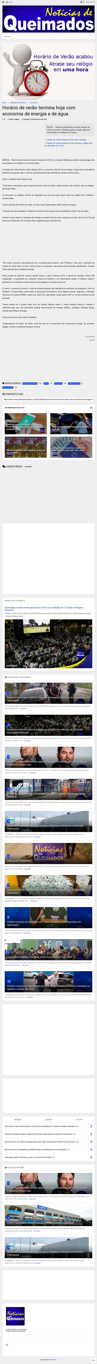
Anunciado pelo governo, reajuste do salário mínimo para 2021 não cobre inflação (68, 450)
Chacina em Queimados (19, 860)
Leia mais (23, 709)
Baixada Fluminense (18, 103)
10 (9, 981)
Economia (33, 103)
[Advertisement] (22, 140)
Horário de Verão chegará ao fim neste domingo (66, 140)
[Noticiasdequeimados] (15, 2)
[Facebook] (3, 2)
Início (4, 103)
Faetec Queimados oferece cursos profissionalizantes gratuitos (40, 1222)
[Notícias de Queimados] (48, 31)
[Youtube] (7, 2)
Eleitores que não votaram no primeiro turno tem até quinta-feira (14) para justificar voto (24, 427)
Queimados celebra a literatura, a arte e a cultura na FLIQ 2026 (39, 957)
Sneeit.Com (53, 1359)
